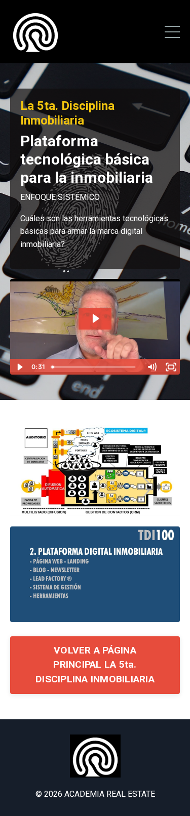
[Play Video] (19, 367)
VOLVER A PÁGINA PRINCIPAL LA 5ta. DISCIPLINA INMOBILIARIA (95, 664)
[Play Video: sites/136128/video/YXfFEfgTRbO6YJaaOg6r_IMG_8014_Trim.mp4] (95, 318)
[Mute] (151, 367)
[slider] (95, 367)
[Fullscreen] (170, 367)
